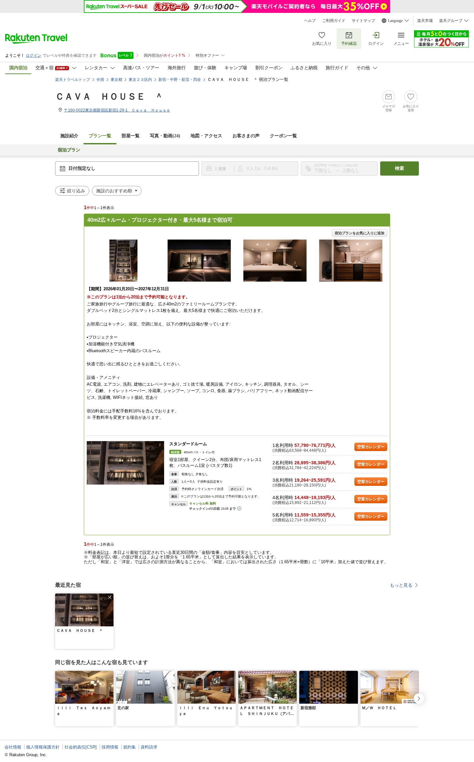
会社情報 (13, 747)
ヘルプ (310, 20)
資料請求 (149, 747)
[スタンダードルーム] (125, 463)
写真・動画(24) (165, 135)
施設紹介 (69, 135)
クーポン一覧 (283, 135)
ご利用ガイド (333, 20)
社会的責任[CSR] (80, 747)
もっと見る (401, 585)
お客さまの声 (246, 135)
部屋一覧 (131, 135)
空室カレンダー (370, 447)
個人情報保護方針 (43, 747)
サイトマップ (363, 20)
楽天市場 (425, 20)
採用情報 (110, 747)
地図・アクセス (206, 135)
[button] (110, 597)
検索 (399, 168)
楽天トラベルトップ (72, 79)
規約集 (129, 747)
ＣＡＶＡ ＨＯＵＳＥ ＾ (109, 96)
